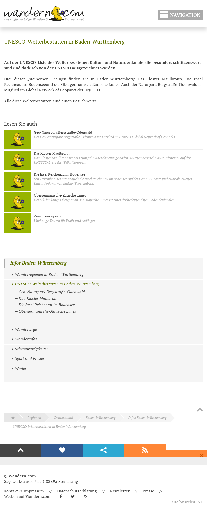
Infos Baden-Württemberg (38, 263)
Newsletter (120, 491)
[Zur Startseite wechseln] (44, 13)
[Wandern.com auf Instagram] (87, 496)
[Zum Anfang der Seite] (200, 410)
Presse (148, 491)
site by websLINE (187, 502)
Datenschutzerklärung (77, 491)
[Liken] (62, 450)
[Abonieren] (145, 450)
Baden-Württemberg (101, 418)
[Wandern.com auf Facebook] (63, 496)
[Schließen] (201, 455)
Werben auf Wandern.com (27, 496)
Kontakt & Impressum (24, 491)
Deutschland (63, 418)
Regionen (34, 418)
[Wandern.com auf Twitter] (75, 496)
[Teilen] (103, 450)
